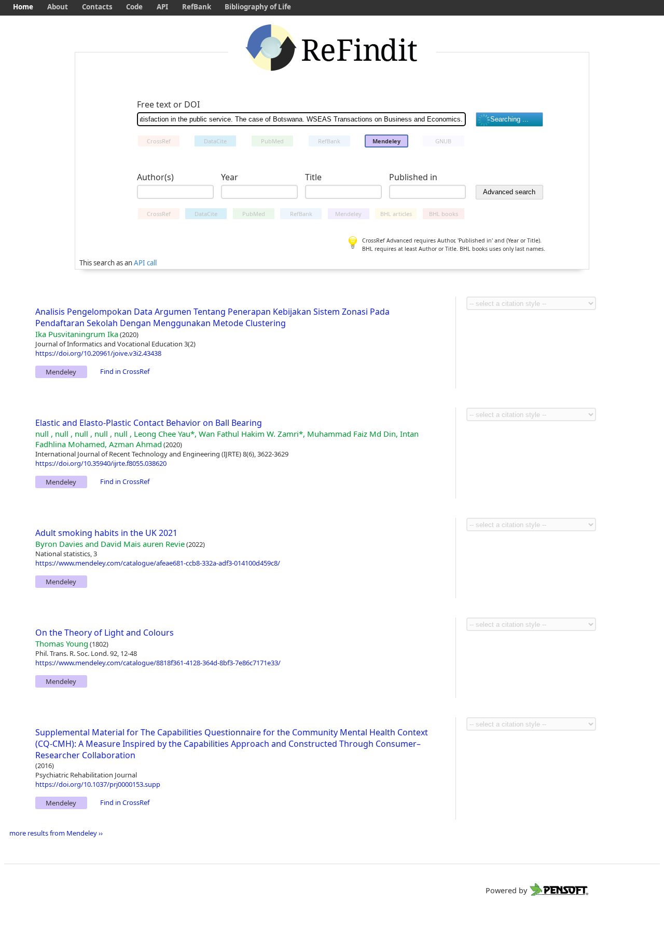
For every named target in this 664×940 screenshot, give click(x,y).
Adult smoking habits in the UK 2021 (106, 533)
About (57, 6)
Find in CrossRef (124, 371)
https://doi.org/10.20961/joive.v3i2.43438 (98, 353)
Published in (413, 177)
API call (145, 262)
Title (313, 177)
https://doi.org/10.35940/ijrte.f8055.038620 (101, 463)
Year (229, 177)
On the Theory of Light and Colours (104, 632)
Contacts (97, 6)
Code (134, 6)
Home (23, 6)
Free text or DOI (168, 104)
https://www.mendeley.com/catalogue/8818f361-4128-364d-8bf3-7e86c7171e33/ (158, 662)
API (162, 6)
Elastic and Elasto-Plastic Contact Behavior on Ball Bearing (148, 422)
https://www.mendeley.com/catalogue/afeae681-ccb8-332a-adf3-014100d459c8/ (157, 563)
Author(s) (155, 177)
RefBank (196, 6)
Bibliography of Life (258, 6)
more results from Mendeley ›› (56, 833)
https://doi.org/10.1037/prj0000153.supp (97, 784)
